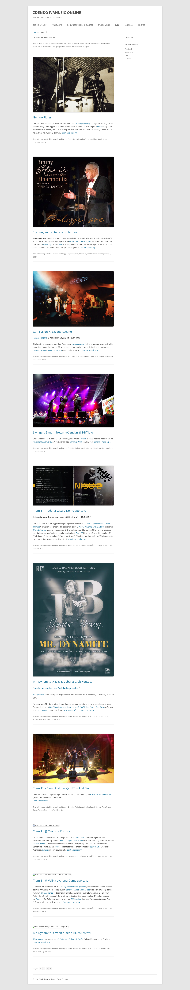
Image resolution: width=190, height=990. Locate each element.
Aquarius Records (55, 350)
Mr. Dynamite (95, 716)
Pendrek (45, 850)
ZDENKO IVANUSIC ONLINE (57, 12)
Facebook (128, 49)
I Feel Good (53, 707)
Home (35, 32)
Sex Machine (64, 707)
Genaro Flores (42, 117)
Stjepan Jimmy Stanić (76, 254)
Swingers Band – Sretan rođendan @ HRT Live (63, 432)
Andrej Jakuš (72, 139)
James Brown (73, 716)
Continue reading (70, 133)
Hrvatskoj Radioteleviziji (42, 442)
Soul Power (90, 707)
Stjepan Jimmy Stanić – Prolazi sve (55, 232)
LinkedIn (128, 58)
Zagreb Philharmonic (93, 254)
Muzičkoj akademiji (82, 123)
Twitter (127, 55)
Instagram (129, 52)
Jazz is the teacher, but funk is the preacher (56, 688)
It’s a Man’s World (77, 707)
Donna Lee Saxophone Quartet (80, 25)
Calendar (128, 25)
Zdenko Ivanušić (40, 25)
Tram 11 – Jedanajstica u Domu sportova (59, 510)
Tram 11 (106, 545)
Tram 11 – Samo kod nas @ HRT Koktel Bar (61, 788)
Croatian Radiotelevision (87, 139)
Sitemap (65, 979)
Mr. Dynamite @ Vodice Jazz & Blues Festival (62, 933)
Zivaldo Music (104, 25)
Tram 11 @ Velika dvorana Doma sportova (61, 880)
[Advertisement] (141, 102)
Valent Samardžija (106, 356)
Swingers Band (76, 442)
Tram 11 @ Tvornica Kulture (51, 831)
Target (69, 840)
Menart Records (39, 530)
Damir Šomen (103, 139)
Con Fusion (94, 356)
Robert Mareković (94, 448)
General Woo (81, 545)
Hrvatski (55, 139)
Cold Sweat (100, 707)
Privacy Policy (56, 979)
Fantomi (83, 439)
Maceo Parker (84, 716)
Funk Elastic (57, 25)
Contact (141, 25)
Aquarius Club (83, 356)
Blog (117, 25)
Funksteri (71, 545)
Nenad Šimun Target (94, 545)
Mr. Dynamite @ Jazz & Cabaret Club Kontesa (62, 681)
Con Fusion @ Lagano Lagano (52, 331)
